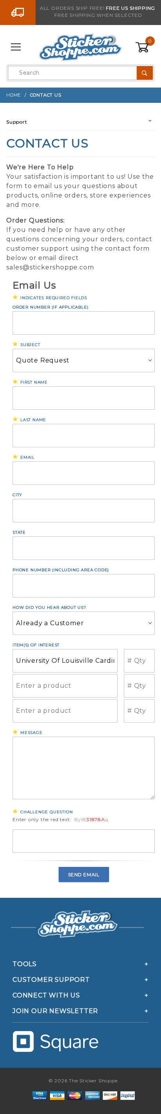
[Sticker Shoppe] (80, 46)
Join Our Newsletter (55, 1011)
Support (16, 122)
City (17, 494)
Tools (25, 964)
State (19, 532)
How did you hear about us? (49, 607)
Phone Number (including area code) (61, 569)
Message (31, 732)
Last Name (33, 419)
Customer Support (51, 979)
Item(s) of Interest (36, 645)
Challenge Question (46, 811)
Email (27, 457)
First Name (34, 382)
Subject (30, 344)
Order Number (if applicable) (50, 307)
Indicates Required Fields (53, 297)
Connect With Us (46, 995)
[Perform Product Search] (145, 73)
